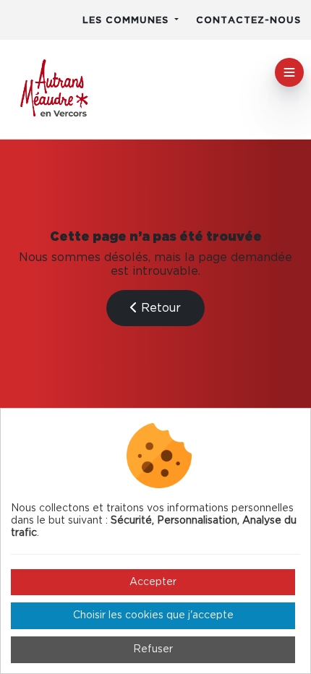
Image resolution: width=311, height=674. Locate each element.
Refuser (153, 649)
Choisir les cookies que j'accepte (153, 615)
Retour (159, 308)
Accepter (152, 582)
